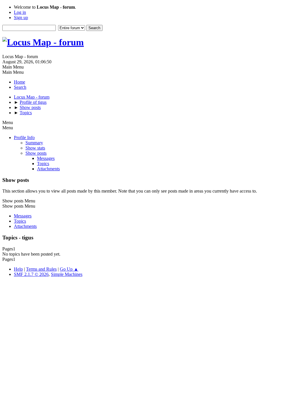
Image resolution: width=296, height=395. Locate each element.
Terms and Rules (41, 269)
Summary (34, 142)
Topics (43, 163)
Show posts (36, 153)
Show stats (35, 147)
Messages (46, 158)
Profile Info (24, 137)
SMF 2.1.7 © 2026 (31, 274)
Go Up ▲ (69, 269)
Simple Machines (66, 274)
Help (18, 269)
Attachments (48, 168)
